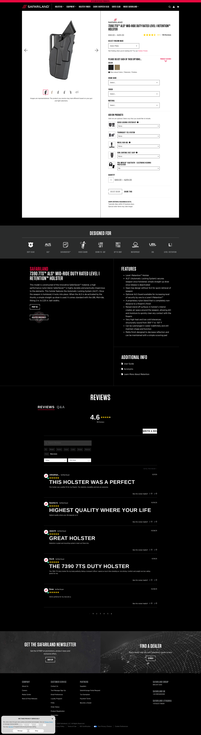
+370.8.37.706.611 (159, 704)
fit (46, 449)
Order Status (55, 707)
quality (59, 449)
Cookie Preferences (121, 726)
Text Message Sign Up (58, 690)
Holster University (39, 317)
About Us (25, 686)
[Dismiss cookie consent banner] (52, 718)
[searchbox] (68, 443)
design (80, 449)
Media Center (26, 694)
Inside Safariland (130, 6)
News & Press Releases (29, 699)
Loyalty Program (56, 699)
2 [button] (96, 613)
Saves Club (116, 6)
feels (46, 454)
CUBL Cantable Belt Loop (126, 153)
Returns (53, 719)
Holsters (58, 6)
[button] (26, 50)
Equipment (70, 6)
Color (110, 63)
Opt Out (10, 727)
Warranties (54, 715)
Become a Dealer (85, 703)
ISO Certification (85, 726)
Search (150, 658)
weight (52, 449)
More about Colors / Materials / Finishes (123, 72)
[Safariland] (36, 6)
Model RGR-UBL (122, 142)
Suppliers (83, 686)
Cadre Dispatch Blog (101, 6)
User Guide (129, 363)
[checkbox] (79, 460)
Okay (36, 731)
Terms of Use (72, 726)
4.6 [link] (158, 35)
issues (66, 449)
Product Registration (58, 711)
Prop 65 (35, 307)
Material (111, 101)
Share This (128, 191)
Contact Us (54, 686)
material (87, 449)
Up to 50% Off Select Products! (100, 1)
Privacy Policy (49, 722)
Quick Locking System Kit (126, 122)
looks (73, 449)
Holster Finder (84, 6)
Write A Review (150, 431)
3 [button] (100, 613)
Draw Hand (112, 78)
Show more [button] (53, 454)
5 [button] (107, 613)
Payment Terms (85, 699)
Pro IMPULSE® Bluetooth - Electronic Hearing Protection (134, 164)
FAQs (52, 703)
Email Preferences (57, 694)
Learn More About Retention (136, 374)
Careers (24, 690)
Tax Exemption (85, 694)
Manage (20, 731)
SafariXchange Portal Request (90, 690)
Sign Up (50, 659)
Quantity (111, 175)
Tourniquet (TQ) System (126, 132)
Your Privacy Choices (105, 726)
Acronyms (128, 369)
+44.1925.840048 (159, 694)
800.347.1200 (157, 685)
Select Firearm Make (116, 41)
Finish (110, 89)
